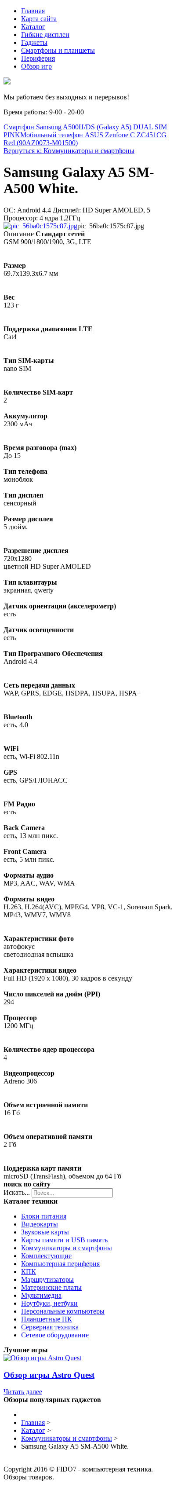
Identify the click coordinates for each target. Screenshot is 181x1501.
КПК (28, 1271)
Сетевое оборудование (55, 1335)
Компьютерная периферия (60, 1263)
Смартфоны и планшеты (58, 50)
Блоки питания (43, 1216)
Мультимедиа (41, 1295)
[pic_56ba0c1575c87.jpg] (40, 226)
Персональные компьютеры (63, 1311)
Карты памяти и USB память (64, 1240)
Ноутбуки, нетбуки (49, 1303)
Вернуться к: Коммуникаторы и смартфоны (69, 150)
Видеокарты (39, 1224)
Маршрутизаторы (47, 1279)
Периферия (38, 58)
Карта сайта (39, 18)
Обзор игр (36, 66)
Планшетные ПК (46, 1319)
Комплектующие (46, 1255)
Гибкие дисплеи (45, 34)
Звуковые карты (45, 1232)
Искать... (17, 1192)
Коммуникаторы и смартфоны (66, 1248)
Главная (33, 11)
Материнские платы (51, 1287)
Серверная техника (50, 1327)
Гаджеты (34, 42)
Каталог (33, 26)
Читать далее (23, 1391)
